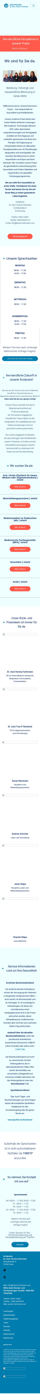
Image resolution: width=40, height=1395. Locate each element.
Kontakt (6, 1330)
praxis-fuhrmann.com (17, 1304)
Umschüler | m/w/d (20, 562)
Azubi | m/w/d (20, 582)
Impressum (8, 1338)
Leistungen (8, 1311)
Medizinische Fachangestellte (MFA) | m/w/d (20, 541)
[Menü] (33, 5)
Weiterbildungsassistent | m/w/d (20, 498)
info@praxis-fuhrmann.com (19, 1285)
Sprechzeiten (9, 1315)
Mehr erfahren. (20, 48)
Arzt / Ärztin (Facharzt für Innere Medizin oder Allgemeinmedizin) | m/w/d (20, 477)
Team (5, 1322)
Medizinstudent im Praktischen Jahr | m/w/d (20, 519)
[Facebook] (4, 1271)
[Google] (4, 1278)
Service (6, 1326)
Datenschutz (9, 1334)
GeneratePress (20, 1390)
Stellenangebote (10, 1319)
